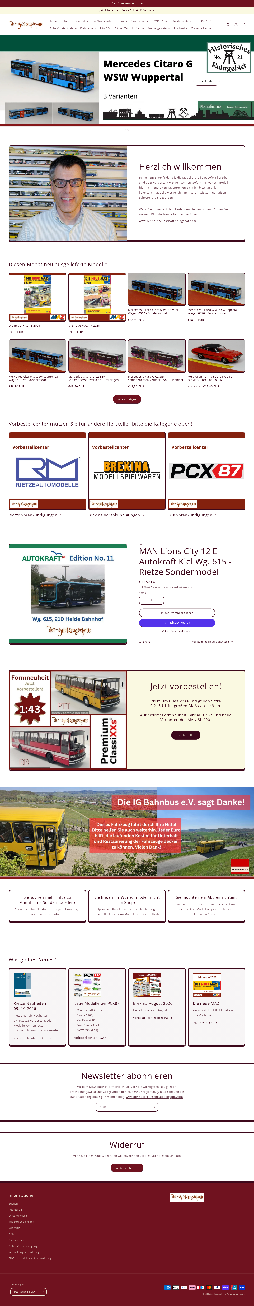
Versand (155, 586)
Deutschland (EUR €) (25, 1291)
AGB (11, 1234)
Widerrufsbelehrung (21, 1221)
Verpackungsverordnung (24, 1252)
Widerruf (14, 1227)
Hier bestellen (185, 735)
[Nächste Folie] (134, 130)
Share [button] (146, 641)
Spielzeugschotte (218, 1294)
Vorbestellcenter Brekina (150, 1018)
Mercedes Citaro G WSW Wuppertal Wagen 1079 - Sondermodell (34, 378)
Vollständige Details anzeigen (210, 641)
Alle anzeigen (127, 399)
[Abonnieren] (154, 1107)
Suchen (13, 1203)
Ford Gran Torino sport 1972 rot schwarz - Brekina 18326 (211, 378)
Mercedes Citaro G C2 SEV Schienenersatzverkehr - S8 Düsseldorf (155, 378)
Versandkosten (18, 1215)
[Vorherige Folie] (119, 130)
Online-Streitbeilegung (23, 1246)
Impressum (16, 1209)
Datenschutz (16, 1240)
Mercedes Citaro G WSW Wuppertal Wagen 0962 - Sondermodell (153, 311)
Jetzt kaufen (206, 81)
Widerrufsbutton (127, 1168)
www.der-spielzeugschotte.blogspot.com (167, 221)
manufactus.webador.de (47, 914)
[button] (55, 21)
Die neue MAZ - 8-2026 (24, 325)
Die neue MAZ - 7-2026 (84, 325)
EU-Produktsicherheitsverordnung (30, 1258)
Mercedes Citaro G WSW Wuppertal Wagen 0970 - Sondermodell (213, 311)
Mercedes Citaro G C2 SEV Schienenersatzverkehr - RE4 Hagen (93, 378)
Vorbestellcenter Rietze (30, 1038)
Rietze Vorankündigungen (33, 515)
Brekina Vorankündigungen (114, 515)
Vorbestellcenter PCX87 (89, 1038)
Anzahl (142, 592)
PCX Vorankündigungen (190, 515)
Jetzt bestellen (203, 1023)
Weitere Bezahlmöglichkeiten (177, 630)
